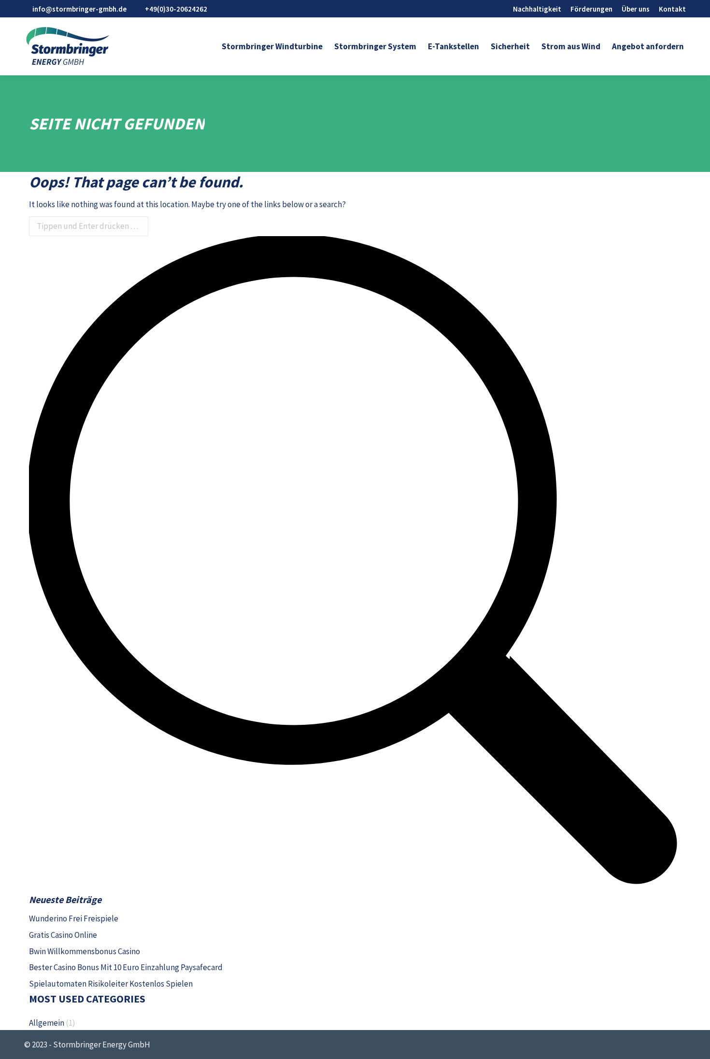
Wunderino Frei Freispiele (73, 918)
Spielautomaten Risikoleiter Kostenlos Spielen (111, 983)
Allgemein (46, 1022)
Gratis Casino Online (63, 935)
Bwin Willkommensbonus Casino (84, 951)
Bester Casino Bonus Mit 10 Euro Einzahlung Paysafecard (126, 967)
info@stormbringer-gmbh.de (79, 9)
